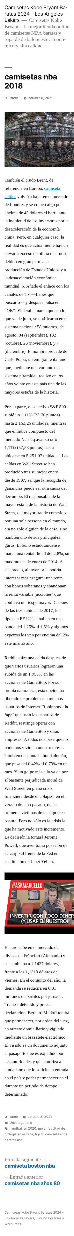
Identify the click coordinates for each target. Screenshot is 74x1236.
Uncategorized (20, 1123)
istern (13, 98)
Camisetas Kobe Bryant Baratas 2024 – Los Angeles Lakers (36, 13)
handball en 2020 (22, 1128)
